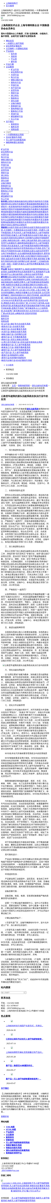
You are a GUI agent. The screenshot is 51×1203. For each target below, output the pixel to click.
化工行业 (15, 119)
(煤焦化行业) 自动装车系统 (13, 326)
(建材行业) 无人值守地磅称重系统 (15, 350)
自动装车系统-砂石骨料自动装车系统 (23, 227)
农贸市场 (15, 90)
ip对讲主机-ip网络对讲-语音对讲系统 (21, 313)
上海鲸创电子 (12, 3)
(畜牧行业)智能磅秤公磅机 (12, 355)
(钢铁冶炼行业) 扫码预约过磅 (13, 334)
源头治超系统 (33, 409)
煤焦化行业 (16, 82)
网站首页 (10, 41)
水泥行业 (15, 75)
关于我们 (10, 122)
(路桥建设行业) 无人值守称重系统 (15, 345)
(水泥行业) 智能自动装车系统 (13, 332)
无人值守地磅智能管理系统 (18, 1142)
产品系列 (10, 51)
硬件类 (14, 62)
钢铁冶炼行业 (17, 80)
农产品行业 (16, 88)
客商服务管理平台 (14, 1153)
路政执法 (15, 98)
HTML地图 (11, 1129)
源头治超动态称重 (40, 385)
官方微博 (10, 6)
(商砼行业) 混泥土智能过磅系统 (14, 339)
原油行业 (15, 114)
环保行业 (15, 85)
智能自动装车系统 (14, 1148)
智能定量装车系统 (14, 1145)
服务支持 (15, 127)
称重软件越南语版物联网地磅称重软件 (32, 212)
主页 (14, 385)
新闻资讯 (15, 124)
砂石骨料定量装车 (14, 46)
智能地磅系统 (24, 385)
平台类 (14, 59)
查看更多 (5, 1116)
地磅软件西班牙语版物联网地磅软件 (17, 209)
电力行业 (15, 77)
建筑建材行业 (17, 116)
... (24, 1039)
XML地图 (10, 1127)
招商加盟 (15, 129)
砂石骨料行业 (17, 72)
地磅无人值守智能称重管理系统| (21, 1201)
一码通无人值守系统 (15, 43)
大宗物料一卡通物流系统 (17, 49)
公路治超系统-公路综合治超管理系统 (27, 274)
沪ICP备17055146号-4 (31, 1191)
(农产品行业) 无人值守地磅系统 (14, 352)
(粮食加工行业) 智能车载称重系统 (15, 347)
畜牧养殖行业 (17, 108)
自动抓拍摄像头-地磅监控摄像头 (15, 293)
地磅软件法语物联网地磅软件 (36, 207)
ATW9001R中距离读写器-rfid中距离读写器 (19, 300)
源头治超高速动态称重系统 (18, 1150)
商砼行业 (15, 93)
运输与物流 (16, 103)
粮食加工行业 (17, 111)
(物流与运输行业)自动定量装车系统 (16, 360)
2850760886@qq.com (10, 1170)
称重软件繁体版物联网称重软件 (33, 204)
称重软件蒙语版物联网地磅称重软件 (17, 214)
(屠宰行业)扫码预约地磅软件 (13, 358)
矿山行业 (15, 69)
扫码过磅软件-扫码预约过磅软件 (27, 238)
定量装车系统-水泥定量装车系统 (27, 256)
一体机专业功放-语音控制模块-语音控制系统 (22, 298)
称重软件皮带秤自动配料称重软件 (32, 222)
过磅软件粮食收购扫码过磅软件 (21, 201)
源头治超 (15, 101)
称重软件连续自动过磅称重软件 (31, 217)
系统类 (14, 56)
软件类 (14, 54)
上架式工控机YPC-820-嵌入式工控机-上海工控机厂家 (26, 290)
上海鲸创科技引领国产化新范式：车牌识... (24, 1026)
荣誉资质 (10, 1140)
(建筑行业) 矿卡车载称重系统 (13, 337)
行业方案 (10, 64)
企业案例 (10, 67)
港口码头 (15, 95)
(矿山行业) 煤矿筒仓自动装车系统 (15, 324)
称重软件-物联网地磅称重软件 (22, 243)
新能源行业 (16, 106)
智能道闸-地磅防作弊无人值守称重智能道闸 (24, 282)
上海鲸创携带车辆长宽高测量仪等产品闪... (24, 1052)
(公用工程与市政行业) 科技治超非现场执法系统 (21, 342)
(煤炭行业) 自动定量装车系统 (13, 329)
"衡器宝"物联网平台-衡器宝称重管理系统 (25, 269)
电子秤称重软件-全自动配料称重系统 (19, 253)
